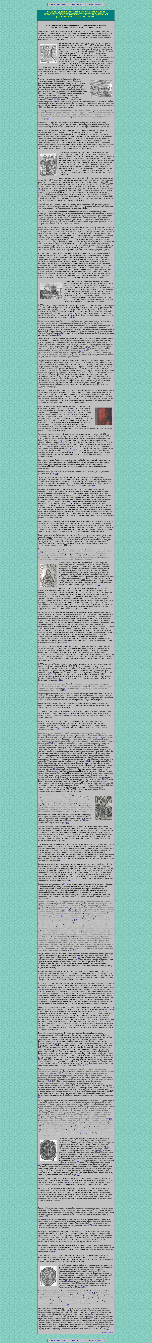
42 (50, 674)
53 (83, 819)
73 (59, 1073)
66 (43, 991)
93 (93, 1293)
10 (39, 190)
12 (91, 248)
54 (68, 823)
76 (39, 1097)
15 (104, 277)
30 (70, 503)
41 (69, 666)
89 (99, 1242)
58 (70, 880)
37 (39, 624)
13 (51, 265)
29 (94, 486)
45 (74, 707)
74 (48, 1081)
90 (55, 1251)
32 (39, 553)
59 (65, 884)
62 (76, 920)
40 (51, 660)
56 (62, 858)
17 (59, 335)
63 (83, 936)
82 (78, 1161)
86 (97, 1194)
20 (51, 381)
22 (39, 402)
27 (73, 450)
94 (69, 1305)
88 (90, 1224)
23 (85, 402)
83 (39, 1165)
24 (73, 410)
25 (69, 430)
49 (50, 743)
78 (111, 1119)
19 (80, 351)
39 (66, 642)
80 (108, 1147)
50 (87, 761)
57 (74, 874)
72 (86, 1065)
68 (103, 1021)
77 (77, 1113)
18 (88, 349)
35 (99, 585)
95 (43, 1315)
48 (98, 737)
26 (63, 442)
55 (53, 836)
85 (69, 1182)
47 (58, 729)
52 (104, 779)
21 (82, 398)
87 (46, 1216)
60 (69, 910)
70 (56, 1045)
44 (64, 690)
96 (92, 1317)
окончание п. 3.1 (108, 1332)
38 (99, 634)
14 (112, 269)
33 (93, 559)
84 (78, 1175)
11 (48, 236)
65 (79, 958)
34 (83, 579)
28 (56, 474)
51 (55, 769)
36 (89, 609)
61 (63, 916)
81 (101, 1151)
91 (67, 1281)
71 (39, 1059)
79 (82, 1131)
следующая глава (95, 4)
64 (74, 950)
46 (69, 713)
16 (73, 317)
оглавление (76, 4)
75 (77, 1087)
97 (107, 1329)
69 (62, 1029)
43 (61, 680)
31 (62, 517)
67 (108, 1009)
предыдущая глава (58, 4)
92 (85, 1287)
